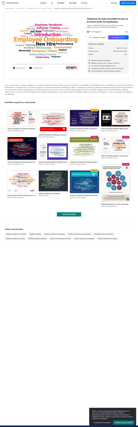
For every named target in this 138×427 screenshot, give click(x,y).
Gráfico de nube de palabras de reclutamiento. (53, 135)
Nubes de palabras (46, 8)
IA (52, 3)
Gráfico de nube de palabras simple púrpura (84, 128)
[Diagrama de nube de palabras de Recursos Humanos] (84, 148)
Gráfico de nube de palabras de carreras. (84, 195)
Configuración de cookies (102, 422)
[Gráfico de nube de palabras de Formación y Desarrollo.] (22, 148)
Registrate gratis (128, 3)
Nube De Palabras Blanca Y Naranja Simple (115, 156)
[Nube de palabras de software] (53, 181)
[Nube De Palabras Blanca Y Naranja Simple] (115, 145)
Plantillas (60, 3)
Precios (84, 3)
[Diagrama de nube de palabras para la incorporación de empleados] (22, 182)
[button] (97, 37)
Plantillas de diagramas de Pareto (60, 238)
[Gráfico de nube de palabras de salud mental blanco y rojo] (22, 118)
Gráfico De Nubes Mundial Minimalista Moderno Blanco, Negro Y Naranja (115, 128)
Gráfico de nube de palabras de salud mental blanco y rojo (22, 128)
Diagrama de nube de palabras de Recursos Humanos (84, 162)
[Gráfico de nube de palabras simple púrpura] (84, 118)
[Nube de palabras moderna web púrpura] (53, 151)
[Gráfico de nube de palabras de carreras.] (84, 182)
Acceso (114, 3)
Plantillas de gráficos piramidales (84, 238)
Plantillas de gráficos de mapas (107, 238)
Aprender (73, 3)
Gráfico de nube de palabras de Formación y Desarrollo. (22, 162)
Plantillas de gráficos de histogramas (79, 234)
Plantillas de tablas (35, 234)
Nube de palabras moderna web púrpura (53, 162)
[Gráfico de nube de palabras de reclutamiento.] (53, 121)
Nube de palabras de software (49, 193)
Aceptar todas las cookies (123, 422)
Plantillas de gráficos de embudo (16, 234)
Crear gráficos (20, 8)
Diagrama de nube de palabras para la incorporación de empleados (22, 195)
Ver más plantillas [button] (69, 214)
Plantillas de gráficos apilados (37, 238)
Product (43, 3)
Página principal (9, 8)
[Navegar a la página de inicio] (10, 3)
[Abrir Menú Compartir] (126, 32)
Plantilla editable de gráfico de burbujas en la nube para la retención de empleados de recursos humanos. (115, 204)
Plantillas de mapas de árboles (103, 234)
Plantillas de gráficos (33, 8)
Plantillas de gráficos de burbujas (54, 234)
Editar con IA (119, 37)
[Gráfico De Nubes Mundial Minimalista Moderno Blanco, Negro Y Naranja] (115, 118)
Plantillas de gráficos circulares (15, 238)
